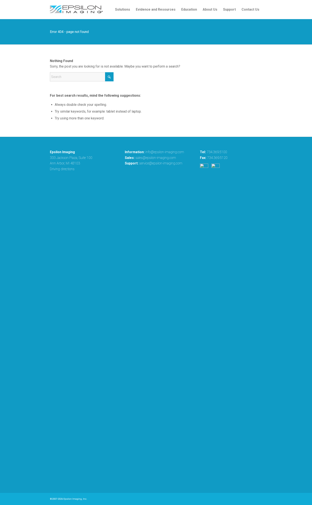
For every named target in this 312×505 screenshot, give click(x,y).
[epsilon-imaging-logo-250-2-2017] (76, 9)
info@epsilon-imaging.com (164, 152)
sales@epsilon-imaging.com (155, 158)
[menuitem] (122, 9)
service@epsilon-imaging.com (160, 163)
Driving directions (62, 169)
